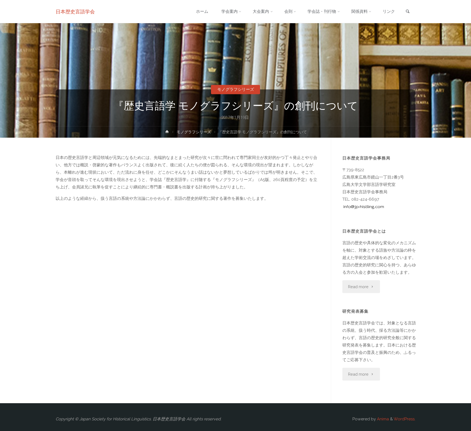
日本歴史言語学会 (75, 11)
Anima (382, 419)
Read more (358, 286)
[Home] (167, 133)
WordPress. (404, 419)
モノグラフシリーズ (235, 89)
